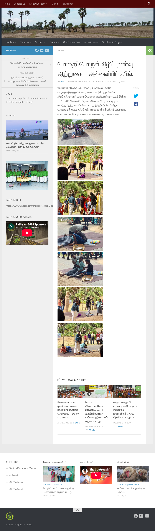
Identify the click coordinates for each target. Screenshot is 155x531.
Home (7, 3)
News (61, 50)
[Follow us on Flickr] (42, 50)
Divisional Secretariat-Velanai (22, 468)
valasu (76, 423)
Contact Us (19, 3)
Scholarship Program (112, 42)
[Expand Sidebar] (149, 50)
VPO (62, 485)
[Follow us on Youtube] (46, 50)
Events (53, 42)
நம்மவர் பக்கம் (91, 42)
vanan (64, 81)
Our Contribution (71, 42)
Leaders (10, 42)
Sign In (55, 3)
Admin (92, 430)
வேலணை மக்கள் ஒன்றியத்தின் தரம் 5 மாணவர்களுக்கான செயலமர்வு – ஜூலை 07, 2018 (68, 409)
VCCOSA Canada (16, 489)
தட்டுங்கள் (68, 3)
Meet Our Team (37, 3)
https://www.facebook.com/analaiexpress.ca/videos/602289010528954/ (40, 205)
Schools (39, 42)
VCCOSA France (16, 482)
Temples (24, 42)
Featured (47, 485)
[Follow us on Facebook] (37, 50)
